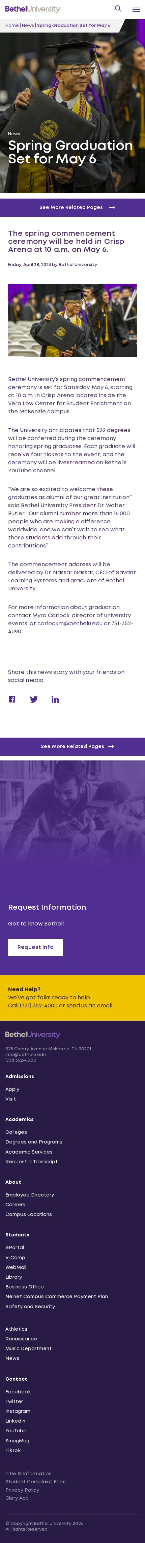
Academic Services (29, 1152)
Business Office (24, 1287)
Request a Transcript (31, 1162)
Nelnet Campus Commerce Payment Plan (56, 1297)
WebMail (15, 1268)
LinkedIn (15, 1421)
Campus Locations (28, 1215)
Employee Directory (29, 1195)
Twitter (14, 1402)
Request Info (36, 947)
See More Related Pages (72, 747)
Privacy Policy (22, 1490)
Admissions (19, 1077)
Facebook (18, 1392)
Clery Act (16, 1498)
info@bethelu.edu (25, 1055)
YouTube (16, 1431)
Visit (10, 1099)
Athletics (16, 1329)
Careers (15, 1205)
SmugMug (17, 1441)
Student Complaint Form (35, 1482)
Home (12, 26)
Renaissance (21, 1339)
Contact (16, 1379)
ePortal (14, 1248)
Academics (19, 1120)
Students (17, 1235)
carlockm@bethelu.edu (70, 623)
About (13, 1182)
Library (13, 1277)
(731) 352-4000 (20, 1060)
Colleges (16, 1132)
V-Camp (15, 1258)
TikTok (13, 1451)
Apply (12, 1089)
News (28, 26)
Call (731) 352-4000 (33, 1005)
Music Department (28, 1349)
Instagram (17, 1411)
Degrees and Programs (33, 1142)
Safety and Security (30, 1307)
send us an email (89, 1005)
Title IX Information (28, 1474)
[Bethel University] (32, 1042)
